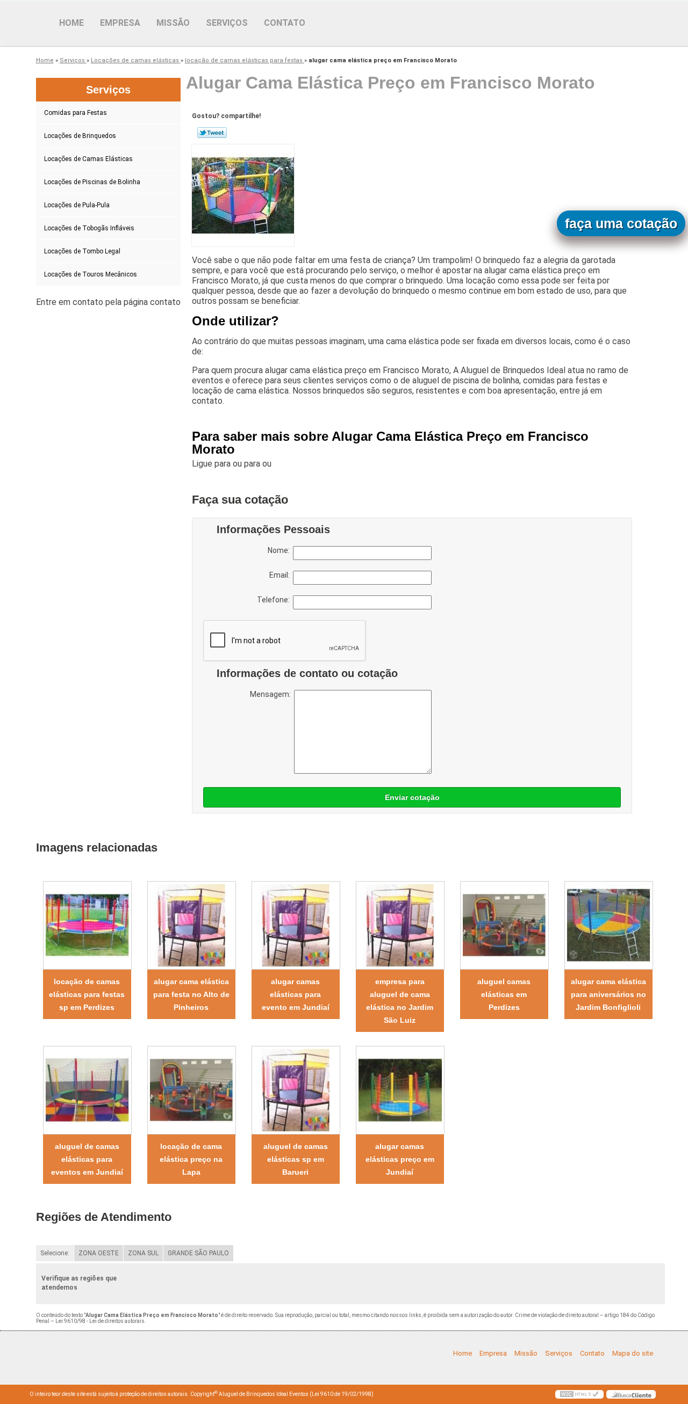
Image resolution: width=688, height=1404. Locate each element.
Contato (284, 23)
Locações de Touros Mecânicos (90, 274)
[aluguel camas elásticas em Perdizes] (504, 925)
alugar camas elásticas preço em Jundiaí (400, 1159)
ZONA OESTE (98, 1253)
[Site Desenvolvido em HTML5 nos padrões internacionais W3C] (579, 1394)
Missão (173, 23)
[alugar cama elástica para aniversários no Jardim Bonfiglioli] (608, 925)
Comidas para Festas (75, 113)
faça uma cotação (621, 223)
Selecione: (54, 1253)
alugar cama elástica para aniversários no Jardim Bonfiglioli (608, 994)
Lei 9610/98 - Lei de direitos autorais (100, 1321)
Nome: (280, 550)
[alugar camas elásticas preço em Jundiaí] (400, 1090)
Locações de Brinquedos (80, 136)
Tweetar (212, 132)
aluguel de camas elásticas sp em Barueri (295, 1159)
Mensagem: (272, 694)
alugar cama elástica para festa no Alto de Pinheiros (191, 994)
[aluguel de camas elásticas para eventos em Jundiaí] (87, 1090)
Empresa (120, 23)
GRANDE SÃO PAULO (198, 1253)
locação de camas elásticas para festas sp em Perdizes (87, 994)
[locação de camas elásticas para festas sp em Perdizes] (87, 925)
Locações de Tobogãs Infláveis (89, 228)
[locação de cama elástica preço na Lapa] (191, 1090)
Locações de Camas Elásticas (88, 159)
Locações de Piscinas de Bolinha (92, 182)
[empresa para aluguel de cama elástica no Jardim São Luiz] (400, 925)
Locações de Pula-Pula (77, 205)
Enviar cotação (412, 797)
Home (71, 23)
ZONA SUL (143, 1253)
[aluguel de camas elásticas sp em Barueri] (296, 1090)
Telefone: (275, 599)
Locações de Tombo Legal (82, 251)
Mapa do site (632, 1353)
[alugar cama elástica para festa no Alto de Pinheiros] (191, 925)
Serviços (227, 23)
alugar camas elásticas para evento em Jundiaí (295, 994)
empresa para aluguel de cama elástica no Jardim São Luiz (399, 1000)
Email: (281, 575)
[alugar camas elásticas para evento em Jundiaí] (296, 925)
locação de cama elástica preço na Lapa (191, 1159)
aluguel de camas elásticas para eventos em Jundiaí (87, 1159)
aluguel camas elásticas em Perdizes (504, 994)
